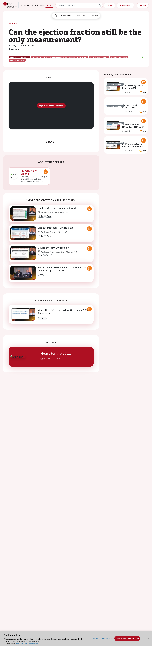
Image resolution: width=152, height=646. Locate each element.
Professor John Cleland (29, 172)
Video (49, 216)
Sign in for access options (51, 105)
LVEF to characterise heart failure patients (132, 145)
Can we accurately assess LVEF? (131, 106)
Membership (125, 5)
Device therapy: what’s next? (54, 247)
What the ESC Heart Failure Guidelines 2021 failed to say (63, 311)
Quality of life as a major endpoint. (57, 207)
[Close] (148, 638)
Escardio (25, 5)
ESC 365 (49, 5)
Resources (66, 15)
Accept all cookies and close (128, 638)
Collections (81, 15)
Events (94, 15)
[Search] (100, 6)
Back (14, 23)
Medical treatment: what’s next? (56, 227)
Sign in (143, 5)
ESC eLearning (37, 5)
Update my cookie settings (102, 638)
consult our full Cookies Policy (27, 643)
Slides (41, 216)
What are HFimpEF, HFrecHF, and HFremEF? (133, 125)
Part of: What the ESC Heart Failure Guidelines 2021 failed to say (59, 57)
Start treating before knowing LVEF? (132, 86)
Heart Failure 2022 (55, 353)
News (109, 5)
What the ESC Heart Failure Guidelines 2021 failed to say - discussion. (63, 269)
